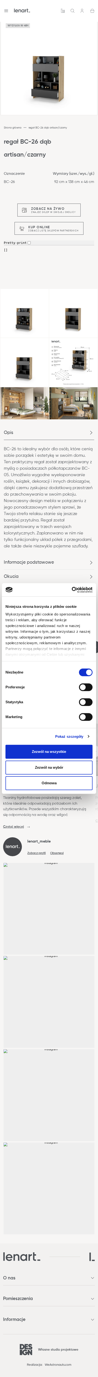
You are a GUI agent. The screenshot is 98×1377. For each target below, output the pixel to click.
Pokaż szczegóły (69, 736)
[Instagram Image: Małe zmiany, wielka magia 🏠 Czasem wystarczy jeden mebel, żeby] (49, 1095)
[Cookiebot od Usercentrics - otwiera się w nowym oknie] (72, 590)
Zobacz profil (36, 853)
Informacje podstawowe (29, 562)
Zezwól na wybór (49, 767)
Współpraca (63, 10)
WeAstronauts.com (58, 1364)
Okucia (11, 576)
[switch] (86, 687)
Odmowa (49, 783)
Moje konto (82, 10)
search (72, 10)
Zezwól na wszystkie (49, 752)
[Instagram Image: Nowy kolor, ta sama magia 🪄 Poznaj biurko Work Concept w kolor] (49, 1002)
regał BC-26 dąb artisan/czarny (48, 127)
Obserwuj (57, 853)
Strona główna (12, 127)
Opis (8, 432)
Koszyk (92, 10)
